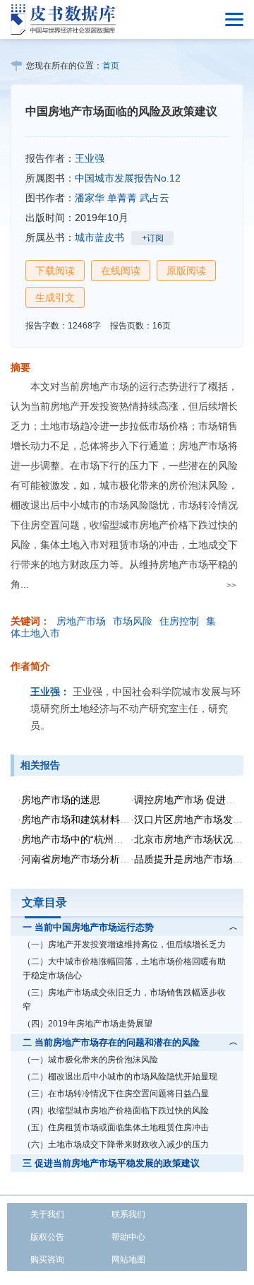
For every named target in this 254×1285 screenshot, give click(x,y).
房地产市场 (81, 621)
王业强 (89, 158)
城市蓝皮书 (99, 237)
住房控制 (179, 621)
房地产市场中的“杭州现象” (79, 839)
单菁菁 (122, 197)
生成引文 (55, 297)
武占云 (154, 197)
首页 (110, 66)
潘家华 (89, 197)
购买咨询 (47, 1260)
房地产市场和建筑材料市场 (80, 819)
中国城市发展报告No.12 (128, 178)
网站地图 (128, 1260)
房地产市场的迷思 (60, 799)
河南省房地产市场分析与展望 (85, 859)
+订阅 (153, 238)
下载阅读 (55, 270)
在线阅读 (120, 270)
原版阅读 (186, 270)
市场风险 (132, 621)
